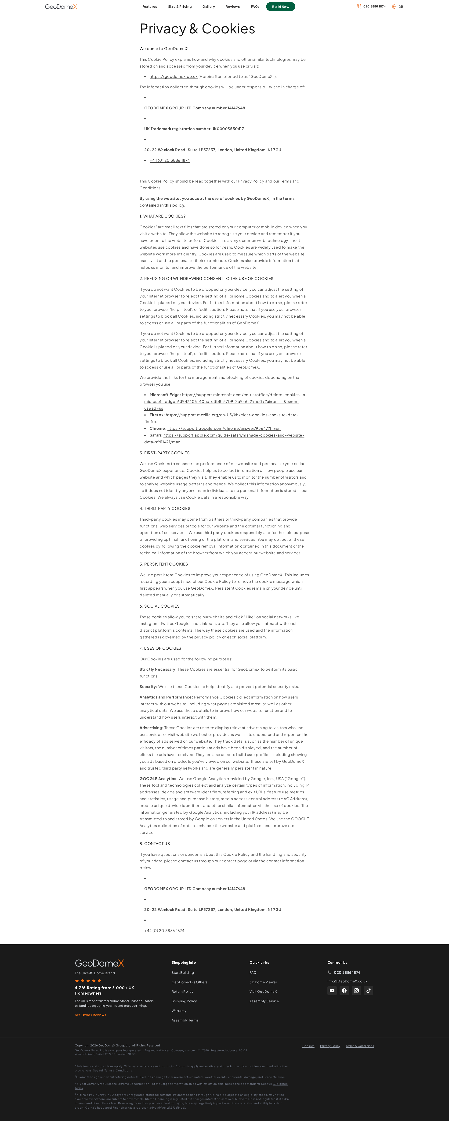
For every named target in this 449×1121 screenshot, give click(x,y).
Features (149, 6)
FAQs (255, 6)
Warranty (179, 1010)
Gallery (209, 6)
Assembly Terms (185, 1020)
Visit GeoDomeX (263, 991)
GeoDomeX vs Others (190, 982)
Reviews (233, 6)
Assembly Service (264, 1001)
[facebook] (344, 990)
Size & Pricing (180, 6)
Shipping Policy (184, 1001)
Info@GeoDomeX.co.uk (347, 981)
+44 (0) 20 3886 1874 (170, 160)
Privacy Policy (330, 1046)
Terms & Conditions (360, 1046)
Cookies (308, 1046)
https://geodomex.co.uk (174, 76)
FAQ (253, 972)
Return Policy (183, 991)
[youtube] (332, 990)
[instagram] (356, 990)
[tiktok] (368, 990)
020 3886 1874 (347, 972)
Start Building (183, 972)
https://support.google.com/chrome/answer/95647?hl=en (224, 428)
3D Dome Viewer (263, 982)
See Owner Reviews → (92, 1015)
